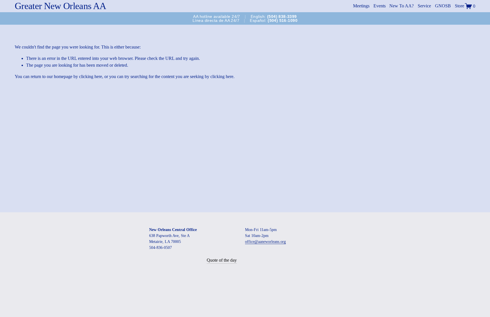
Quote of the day (222, 260)
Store (459, 5)
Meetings (361, 5)
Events (379, 5)
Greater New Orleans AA (60, 6)
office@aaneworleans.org (265, 242)
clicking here (90, 76)
